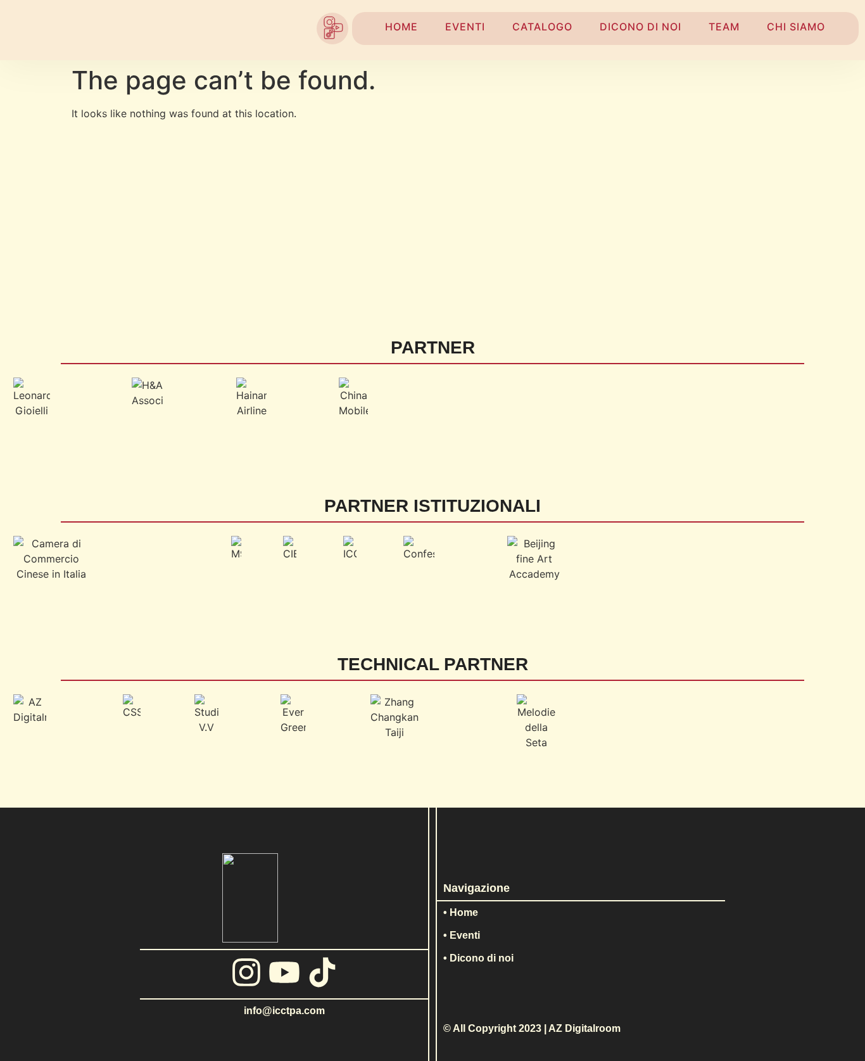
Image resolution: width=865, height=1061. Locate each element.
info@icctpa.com (284, 1010)
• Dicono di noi (478, 958)
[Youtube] (284, 972)
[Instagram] (246, 972)
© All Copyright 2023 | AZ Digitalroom (532, 1028)
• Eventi (461, 935)
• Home (460, 912)
